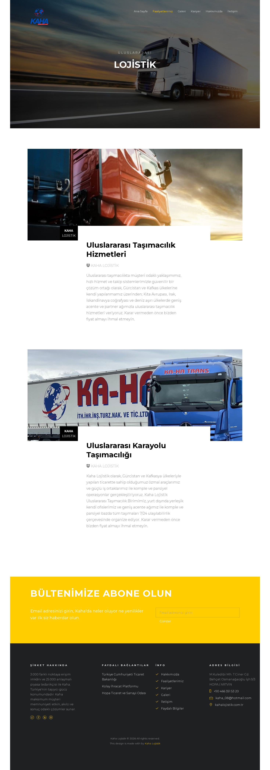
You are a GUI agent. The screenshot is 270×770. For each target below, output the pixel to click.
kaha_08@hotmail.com (233, 698)
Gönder (165, 621)
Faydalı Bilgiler (172, 708)
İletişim (232, 11)
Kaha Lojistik (152, 743)
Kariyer (196, 11)
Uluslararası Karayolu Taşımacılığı (126, 450)
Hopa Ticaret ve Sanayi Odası (124, 693)
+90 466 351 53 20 (226, 691)
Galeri (182, 11)
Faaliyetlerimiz (163, 11)
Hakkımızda (214, 11)
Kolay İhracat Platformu (120, 686)
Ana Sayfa (140, 11)
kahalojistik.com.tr (228, 705)
